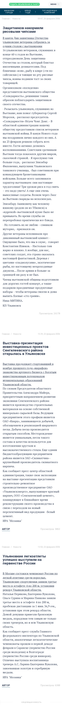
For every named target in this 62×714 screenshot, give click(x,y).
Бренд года (28, 12)
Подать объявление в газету (24, 4)
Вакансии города (9, 12)
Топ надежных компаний (49, 12)
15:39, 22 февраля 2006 (49, 334)
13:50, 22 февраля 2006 (49, 547)
